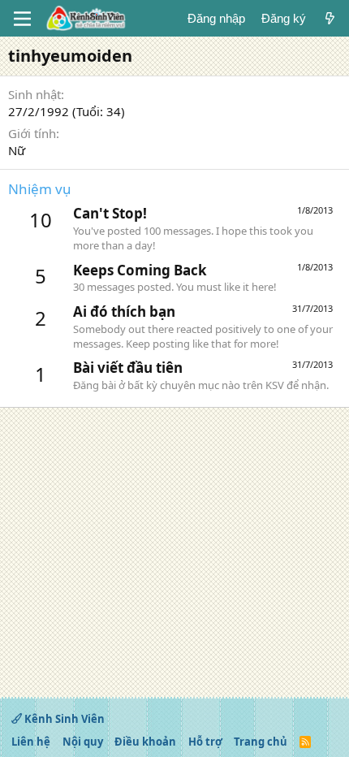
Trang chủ (260, 741)
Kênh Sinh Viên (63, 719)
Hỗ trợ (205, 741)
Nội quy (82, 741)
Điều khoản (145, 741)
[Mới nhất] (330, 18)
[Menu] (22, 18)
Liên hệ (30, 741)
